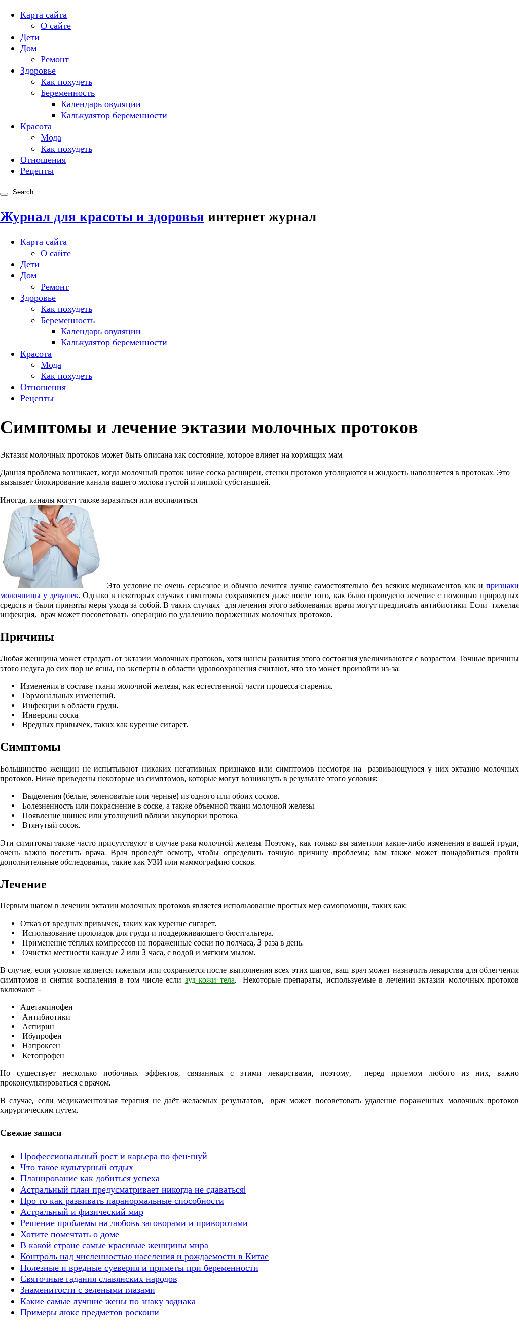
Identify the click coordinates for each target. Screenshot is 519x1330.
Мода (51, 137)
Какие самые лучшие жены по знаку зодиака (108, 1301)
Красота (36, 126)
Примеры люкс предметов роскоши (89, 1312)
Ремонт (55, 59)
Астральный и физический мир (81, 1211)
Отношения (43, 159)
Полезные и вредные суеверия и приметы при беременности (139, 1267)
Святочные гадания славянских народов (98, 1278)
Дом (28, 48)
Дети (30, 36)
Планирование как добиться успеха (90, 1178)
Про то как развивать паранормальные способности (122, 1200)
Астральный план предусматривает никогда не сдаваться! (133, 1189)
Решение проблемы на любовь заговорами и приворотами (134, 1222)
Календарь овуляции (101, 103)
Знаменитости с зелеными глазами (87, 1289)
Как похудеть (66, 81)
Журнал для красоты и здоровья (102, 216)
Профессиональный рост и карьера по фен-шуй (113, 1155)
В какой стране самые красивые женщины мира (114, 1245)
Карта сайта (43, 14)
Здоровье (38, 70)
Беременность (68, 92)
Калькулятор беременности (114, 115)
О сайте (56, 25)
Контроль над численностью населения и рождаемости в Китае (144, 1256)
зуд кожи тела (210, 980)
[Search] (4, 194)
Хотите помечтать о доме (69, 1234)
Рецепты (37, 170)
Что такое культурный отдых (76, 1167)
